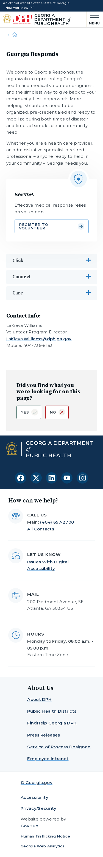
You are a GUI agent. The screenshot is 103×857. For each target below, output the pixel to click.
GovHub (29, 825)
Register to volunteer (34, 226)
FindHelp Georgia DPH (52, 723)
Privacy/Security (39, 808)
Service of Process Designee (58, 746)
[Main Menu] (93, 19)
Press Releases (43, 735)
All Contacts (40, 529)
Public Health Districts (51, 711)
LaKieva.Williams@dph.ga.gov (39, 338)
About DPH (39, 699)
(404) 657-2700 (57, 522)
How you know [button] (17, 8)
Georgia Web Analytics (42, 846)
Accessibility (34, 797)
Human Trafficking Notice (45, 836)
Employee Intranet (47, 758)
